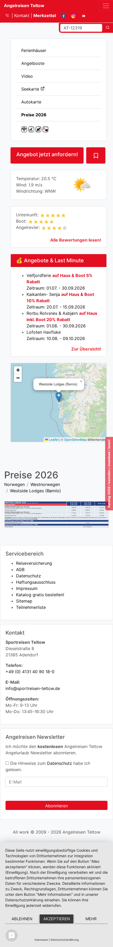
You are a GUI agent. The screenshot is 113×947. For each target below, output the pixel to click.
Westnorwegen (45, 484)
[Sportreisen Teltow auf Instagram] (71, 15)
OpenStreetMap (75, 439)
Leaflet (53, 439)
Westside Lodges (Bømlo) (35, 490)
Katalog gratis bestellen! (40, 594)
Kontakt (22, 15)
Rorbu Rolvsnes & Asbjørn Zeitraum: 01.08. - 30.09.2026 (62, 319)
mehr (91, 918)
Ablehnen (22, 918)
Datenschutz (28, 575)
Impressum (27, 588)
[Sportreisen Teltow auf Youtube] (81, 15)
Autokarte (31, 101)
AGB (20, 569)
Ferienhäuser (33, 50)
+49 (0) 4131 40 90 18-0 (30, 671)
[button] (58, 397)
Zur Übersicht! (86, 349)
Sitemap (24, 601)
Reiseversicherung (34, 563)
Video (27, 76)
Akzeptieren (56, 918)
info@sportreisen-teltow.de (33, 688)
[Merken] (95, 155)
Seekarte (30, 89)
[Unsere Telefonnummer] (9, 15)
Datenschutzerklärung (65, 939)
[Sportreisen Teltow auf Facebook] (61, 15)
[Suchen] (107, 28)
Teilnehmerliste (31, 607)
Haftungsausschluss (35, 582)
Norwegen (14, 484)
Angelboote (32, 63)
